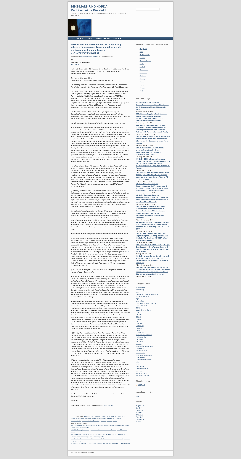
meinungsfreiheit (141, 337)
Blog (72, 38)
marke (138, 330)
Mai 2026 (139, 412)
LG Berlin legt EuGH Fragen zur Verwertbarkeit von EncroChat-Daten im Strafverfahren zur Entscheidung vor (100, 443)
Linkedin (142, 85)
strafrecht (118, 418)
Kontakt (90, 38)
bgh (92, 416)
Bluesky (142, 79)
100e (128, 252)
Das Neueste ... (141, 419)
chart (95, 416)
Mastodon (143, 76)
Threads (142, 82)
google (138, 317)
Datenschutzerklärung (103, 38)
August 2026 (140, 406)
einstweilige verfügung (143, 310)
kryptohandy (88, 418)
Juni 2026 (139, 410)
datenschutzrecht (142, 305)
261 (84, 240)
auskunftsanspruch (142, 296)
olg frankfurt (140, 339)
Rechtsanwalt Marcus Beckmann (89, 56)
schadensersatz (141, 350)
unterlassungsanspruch (144, 355)
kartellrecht (139, 326)
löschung (139, 328)
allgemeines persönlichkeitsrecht (147, 294)
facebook (139, 314)
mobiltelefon (108, 418)
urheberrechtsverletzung (144, 359)
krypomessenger (75, 418)
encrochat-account (120, 416)
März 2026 (139, 417)
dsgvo (138, 308)
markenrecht (140, 332)
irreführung (139, 323)
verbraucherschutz (142, 368)
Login (138, 396)
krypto (82, 418)
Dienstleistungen (145, 61)
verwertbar (103, 421)
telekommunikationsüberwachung (91, 421)
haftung (138, 319)
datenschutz (104, 416)
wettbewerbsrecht (142, 373)
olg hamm (139, 341)
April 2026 (139, 415)
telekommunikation (76, 421)
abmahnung (140, 290)
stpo (114, 418)
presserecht (140, 348)
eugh (138, 312)
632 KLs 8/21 (108, 405)
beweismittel (87, 416)
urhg (137, 362)
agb (137, 292)
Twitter (142, 91)
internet (138, 321)
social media (140, 353)
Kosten (142, 64)
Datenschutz (144, 70)
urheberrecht (140, 357)
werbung (139, 371)
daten (98, 416)
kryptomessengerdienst (98, 418)
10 (102, 247)
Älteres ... (139, 421)
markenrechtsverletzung (144, 335)
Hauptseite (117, 38)
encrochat (111, 416)
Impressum (80, 38)
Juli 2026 (139, 408)
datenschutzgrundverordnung (146, 303)
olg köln (138, 344)
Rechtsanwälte (145, 55)
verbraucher (140, 366)
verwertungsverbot (112, 421)
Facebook (143, 88)
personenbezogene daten (144, 346)
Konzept (142, 58)
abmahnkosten (141, 287)
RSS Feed (141, 385)
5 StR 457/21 (75, 64)
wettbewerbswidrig (142, 375)
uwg (137, 364)
